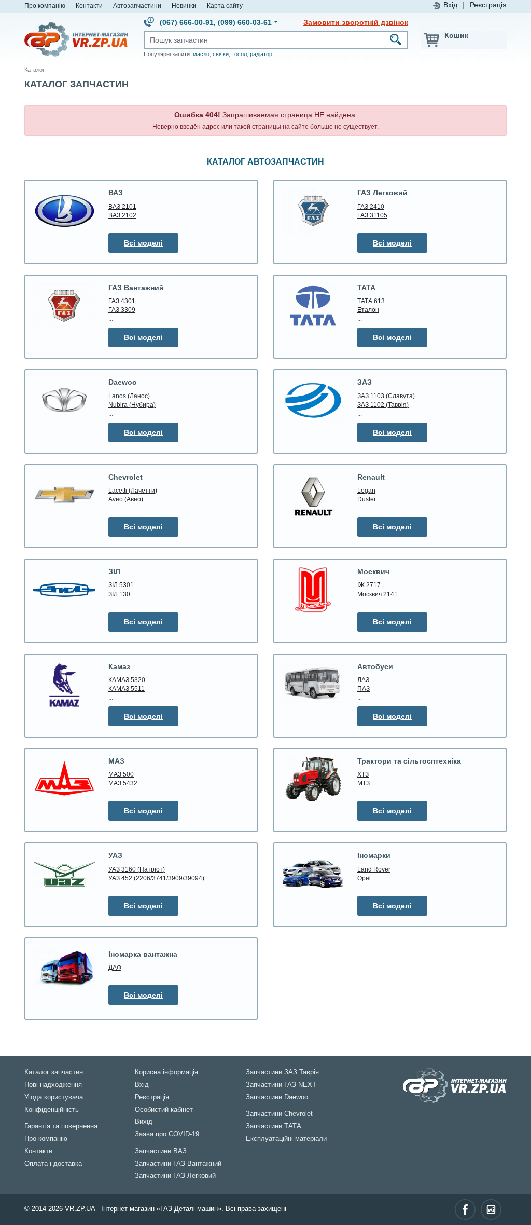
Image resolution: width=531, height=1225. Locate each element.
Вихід (143, 1121)
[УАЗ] (64, 873)
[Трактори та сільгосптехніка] (313, 779)
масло (201, 54)
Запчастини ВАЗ (161, 1151)
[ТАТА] (313, 305)
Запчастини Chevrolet (279, 1114)
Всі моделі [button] (143, 243)
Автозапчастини (137, 5)
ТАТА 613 (371, 300)
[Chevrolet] (64, 495)
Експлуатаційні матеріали (286, 1138)
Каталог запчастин (53, 1072)
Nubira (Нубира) (132, 404)
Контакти (89, 5)
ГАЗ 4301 (121, 300)
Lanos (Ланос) (129, 395)
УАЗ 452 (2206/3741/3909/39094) (156, 878)
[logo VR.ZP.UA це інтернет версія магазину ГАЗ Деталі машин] (76, 39)
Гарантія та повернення (60, 1126)
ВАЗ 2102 (122, 215)
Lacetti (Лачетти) (132, 490)
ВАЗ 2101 (122, 206)
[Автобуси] (313, 684)
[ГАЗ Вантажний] (64, 305)
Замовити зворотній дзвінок (355, 22)
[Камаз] (64, 684)
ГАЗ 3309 (121, 309)
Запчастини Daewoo (277, 1097)
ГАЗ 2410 (370, 206)
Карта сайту (225, 5)
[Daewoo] (64, 400)
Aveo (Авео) (125, 499)
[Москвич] (313, 589)
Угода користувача (53, 1097)
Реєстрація (488, 5)
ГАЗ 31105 (372, 215)
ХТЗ (363, 774)
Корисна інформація (166, 1072)
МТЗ (363, 783)
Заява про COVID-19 (167, 1134)
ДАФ (114, 967)
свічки (221, 54)
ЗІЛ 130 (119, 594)
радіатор (261, 54)
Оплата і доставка (53, 1163)
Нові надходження (53, 1084)
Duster (366, 499)
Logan (366, 490)
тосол (239, 54)
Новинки (184, 5)
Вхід (450, 5)
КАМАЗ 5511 (126, 688)
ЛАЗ (363, 679)
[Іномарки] (313, 873)
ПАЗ (363, 688)
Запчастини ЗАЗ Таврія (282, 1072)
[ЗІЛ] (64, 589)
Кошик (456, 35)
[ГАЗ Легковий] (313, 210)
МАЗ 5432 (122, 783)
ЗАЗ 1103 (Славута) (386, 395)
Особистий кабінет (164, 1109)
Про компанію (44, 5)
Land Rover (373, 869)
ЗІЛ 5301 (121, 584)
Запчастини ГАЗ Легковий (175, 1175)
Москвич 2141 (377, 594)
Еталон (368, 309)
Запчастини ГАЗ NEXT (281, 1084)
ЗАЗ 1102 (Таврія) (383, 404)
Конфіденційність (51, 1109)
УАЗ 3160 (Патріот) (136, 869)
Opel (364, 878)
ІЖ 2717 (369, 584)
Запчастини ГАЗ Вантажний (178, 1163)
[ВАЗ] (64, 210)
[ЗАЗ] (313, 400)
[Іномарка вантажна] (64, 968)
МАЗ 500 (121, 774)
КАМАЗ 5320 (126, 679)
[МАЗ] (64, 779)
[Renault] (313, 495)
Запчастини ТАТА (273, 1126)
